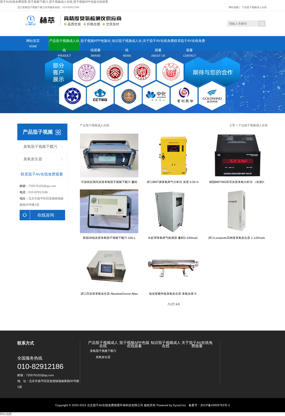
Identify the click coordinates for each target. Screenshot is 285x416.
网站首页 (33, 43)
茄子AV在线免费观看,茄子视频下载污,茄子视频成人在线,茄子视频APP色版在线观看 (54, 1)
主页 (232, 125)
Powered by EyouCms (171, 405)
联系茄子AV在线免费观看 (189, 45)
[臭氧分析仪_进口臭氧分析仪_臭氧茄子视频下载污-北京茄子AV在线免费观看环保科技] (70, 20)
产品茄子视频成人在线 (254, 7)
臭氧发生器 (32, 159)
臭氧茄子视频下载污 (40, 146)
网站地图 (234, 7)
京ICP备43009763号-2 (215, 405)
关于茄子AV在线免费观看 (158, 45)
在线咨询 (45, 215)
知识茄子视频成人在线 (127, 45)
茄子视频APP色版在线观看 (96, 45)
